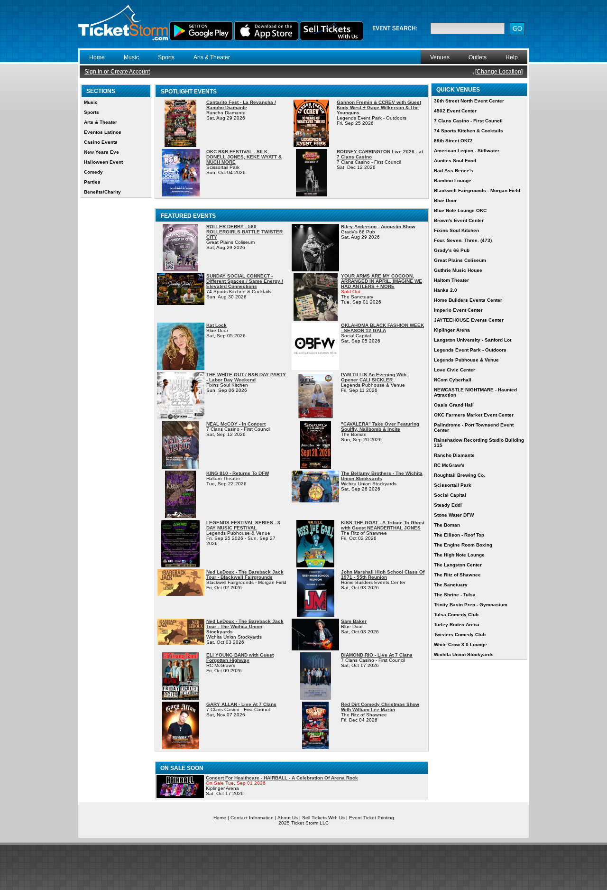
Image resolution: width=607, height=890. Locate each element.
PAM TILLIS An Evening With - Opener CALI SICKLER (375, 377)
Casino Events (101, 142)
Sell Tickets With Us (323, 817)
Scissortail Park (452, 485)
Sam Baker (354, 621)
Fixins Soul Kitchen (456, 230)
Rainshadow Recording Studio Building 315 (479, 442)
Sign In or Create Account (117, 71)
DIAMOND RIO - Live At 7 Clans (377, 655)
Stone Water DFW (454, 515)
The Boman (447, 525)
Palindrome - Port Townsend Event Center (474, 427)
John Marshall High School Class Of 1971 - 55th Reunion (382, 574)
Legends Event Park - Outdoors (470, 349)
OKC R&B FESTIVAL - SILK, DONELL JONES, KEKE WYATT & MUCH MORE (244, 157)
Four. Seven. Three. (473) (463, 240)
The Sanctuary (451, 584)
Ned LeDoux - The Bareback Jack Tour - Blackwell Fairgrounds (245, 574)
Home (97, 57)
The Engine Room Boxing (463, 544)
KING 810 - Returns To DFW (237, 473)
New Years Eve (101, 152)
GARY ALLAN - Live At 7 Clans (241, 704)
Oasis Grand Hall (454, 405)
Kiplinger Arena (452, 330)
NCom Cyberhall (452, 379)
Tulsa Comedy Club (456, 614)
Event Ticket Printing (371, 817)
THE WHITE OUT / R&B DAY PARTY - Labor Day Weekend (246, 377)
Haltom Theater (451, 280)
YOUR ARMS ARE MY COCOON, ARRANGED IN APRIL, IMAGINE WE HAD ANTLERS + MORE (381, 281)
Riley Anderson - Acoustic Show (378, 226)
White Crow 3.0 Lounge (460, 644)
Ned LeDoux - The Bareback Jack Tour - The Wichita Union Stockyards (245, 626)
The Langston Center (458, 564)
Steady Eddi (448, 505)
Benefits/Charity (102, 192)
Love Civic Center (454, 369)
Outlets (478, 57)
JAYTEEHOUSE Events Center (469, 320)
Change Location (499, 71)
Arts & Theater (211, 57)
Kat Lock (216, 325)
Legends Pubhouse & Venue (466, 359)
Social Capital (450, 495)
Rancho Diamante (454, 455)
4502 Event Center (455, 110)
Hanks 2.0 (445, 290)
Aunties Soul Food (455, 160)
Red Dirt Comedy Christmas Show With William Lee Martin (380, 707)
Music (131, 57)
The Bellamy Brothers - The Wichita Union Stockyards (382, 476)
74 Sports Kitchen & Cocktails (468, 130)
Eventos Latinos (102, 132)
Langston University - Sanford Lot (472, 340)
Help (512, 57)
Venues (440, 57)
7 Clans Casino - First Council (468, 120)
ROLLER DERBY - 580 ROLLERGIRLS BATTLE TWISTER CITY (244, 232)
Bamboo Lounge (452, 180)
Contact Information (252, 817)
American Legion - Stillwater (466, 150)
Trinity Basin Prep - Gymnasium (470, 604)
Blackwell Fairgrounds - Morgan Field (477, 190)
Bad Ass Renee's (453, 170)
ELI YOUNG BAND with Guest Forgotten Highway (240, 657)
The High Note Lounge (459, 554)
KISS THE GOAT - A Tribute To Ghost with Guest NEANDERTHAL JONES (382, 525)
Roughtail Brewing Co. (459, 475)
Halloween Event (103, 162)
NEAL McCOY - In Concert (236, 423)
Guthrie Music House (458, 270)
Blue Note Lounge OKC (460, 210)
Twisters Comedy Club (460, 634)
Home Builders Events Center (468, 300)
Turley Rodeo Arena (456, 624)
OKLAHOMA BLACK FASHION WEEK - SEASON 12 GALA (382, 328)
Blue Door (445, 200)
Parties (92, 182)
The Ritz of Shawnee (457, 574)
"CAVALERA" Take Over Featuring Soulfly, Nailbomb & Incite (380, 426)
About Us (287, 817)
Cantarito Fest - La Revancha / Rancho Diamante (241, 105)
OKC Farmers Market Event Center (474, 414)
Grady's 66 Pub (451, 250)
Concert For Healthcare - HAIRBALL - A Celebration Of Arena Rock (282, 777)
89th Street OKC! (453, 140)
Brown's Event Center (459, 220)
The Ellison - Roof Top (459, 535)
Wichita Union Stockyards (464, 654)
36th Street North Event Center (469, 100)
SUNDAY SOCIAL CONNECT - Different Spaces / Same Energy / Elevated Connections (244, 281)
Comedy (93, 172)
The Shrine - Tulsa (455, 594)
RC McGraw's (449, 465)
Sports (166, 57)
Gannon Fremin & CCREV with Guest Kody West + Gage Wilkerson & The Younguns (379, 107)
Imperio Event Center (458, 310)
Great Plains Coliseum (460, 260)
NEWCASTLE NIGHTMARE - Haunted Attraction (475, 392)
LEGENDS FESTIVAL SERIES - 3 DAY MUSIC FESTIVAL (243, 525)
